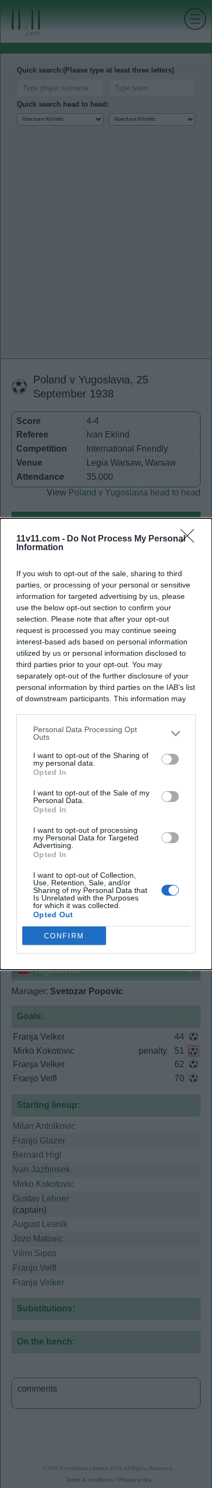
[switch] (170, 759)
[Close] (190, 539)
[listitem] (106, 733)
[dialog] (106, 744)
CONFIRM (64, 936)
